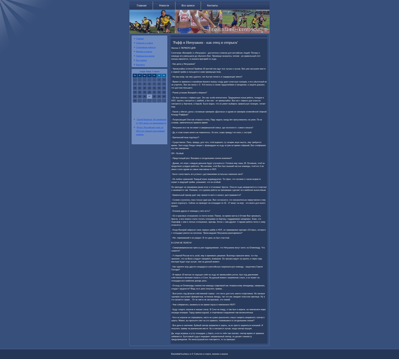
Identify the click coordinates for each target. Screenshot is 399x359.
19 (145, 92)
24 (135, 96)
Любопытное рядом (145, 56)
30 (164, 96)
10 (135, 88)
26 (145, 96)
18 (140, 92)
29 (159, 96)
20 (149, 92)
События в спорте (144, 43)
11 (140, 88)
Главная (142, 5)
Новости (164, 5)
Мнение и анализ (144, 51)
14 (154, 88)
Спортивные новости (146, 47)
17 (135, 92)
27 (149, 96)
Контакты (212, 5)
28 (154, 96)
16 (164, 88)
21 (154, 92)
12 (145, 88)
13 (149, 88)
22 (159, 92)
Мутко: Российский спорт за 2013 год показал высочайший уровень (150, 131)
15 (159, 88)
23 (164, 92)
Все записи (188, 5)
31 (135, 100)
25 (140, 96)
